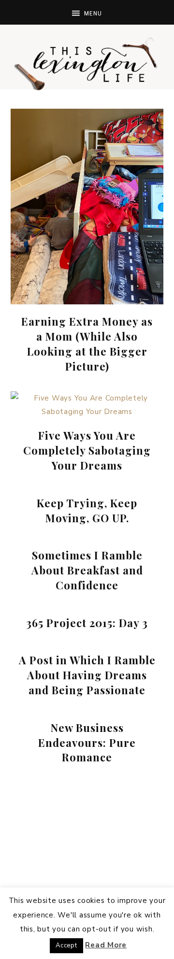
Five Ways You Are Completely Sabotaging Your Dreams (87, 450)
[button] (87, 12)
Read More (106, 945)
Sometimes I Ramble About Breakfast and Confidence (87, 570)
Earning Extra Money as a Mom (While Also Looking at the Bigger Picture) (87, 343)
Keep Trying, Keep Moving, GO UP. (87, 510)
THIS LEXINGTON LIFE (87, 63)
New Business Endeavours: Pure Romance (87, 742)
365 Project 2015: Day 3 (87, 622)
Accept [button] (66, 945)
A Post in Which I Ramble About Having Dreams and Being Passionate (87, 675)
